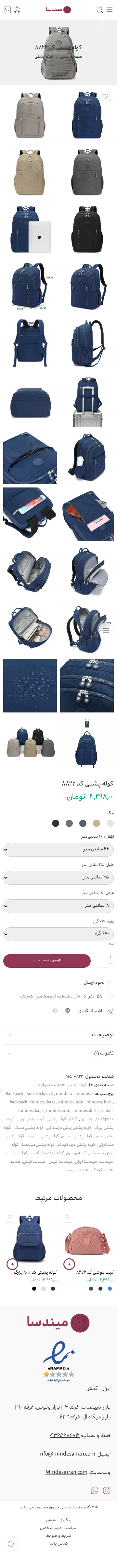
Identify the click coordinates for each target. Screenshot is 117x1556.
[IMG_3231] (87, 514)
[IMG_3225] (30, 514)
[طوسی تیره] (91, 1289)
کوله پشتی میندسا (38, 1145)
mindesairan (58, 1111)
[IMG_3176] (30, 172)
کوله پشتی (44, 57)
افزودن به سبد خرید (47, 960)
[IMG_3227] (30, 457)
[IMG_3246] (30, 628)
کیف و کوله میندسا (22, 1154)
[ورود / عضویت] (17, 10)
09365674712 (65, 1436)
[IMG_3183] (87, 172)
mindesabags (30, 1111)
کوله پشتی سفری (77, 1137)
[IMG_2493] (87, 400)
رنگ (110, 813)
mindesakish (85, 1111)
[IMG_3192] (87, 343)
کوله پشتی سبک (29, 1128)
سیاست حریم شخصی (58, 1528)
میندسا (106, 1162)
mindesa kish (99, 1103)
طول (98, 865)
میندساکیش (34, 1162)
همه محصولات (51, 1085)
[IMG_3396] (87, 743)
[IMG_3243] (87, 628)
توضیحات (103, 1035)
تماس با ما (58, 1544)
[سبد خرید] (7, 10)
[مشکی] (34, 1289)
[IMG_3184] (30, 229)
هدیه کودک (102, 1171)
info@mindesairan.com (66, 1455)
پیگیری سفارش (58, 1520)
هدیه (15, 1162)
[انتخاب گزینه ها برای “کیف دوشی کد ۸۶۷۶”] (69, 1264)
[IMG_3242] (30, 571)
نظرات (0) (104, 1053)
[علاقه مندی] (105, 96)
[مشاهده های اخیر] (10, 1543)
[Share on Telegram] (67, 1011)
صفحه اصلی (71, 57)
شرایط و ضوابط (58, 1536)
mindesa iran (71, 1103)
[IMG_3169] (30, 743)
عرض (98, 893)
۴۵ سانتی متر (38, 1228)
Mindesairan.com (66, 1473)
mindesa (64, 1094)
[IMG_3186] (87, 115)
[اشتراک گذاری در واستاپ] (55, 1011)
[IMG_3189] (87, 286)
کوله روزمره (76, 1154)
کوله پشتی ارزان (31, 1120)
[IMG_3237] (87, 571)
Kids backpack (39, 1094)
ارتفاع (98, 837)
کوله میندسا (53, 1154)
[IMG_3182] (30, 115)
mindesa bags (42, 1103)
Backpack (14, 1094)
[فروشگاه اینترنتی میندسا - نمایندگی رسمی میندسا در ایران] (58, 10)
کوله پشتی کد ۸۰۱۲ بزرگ (35, 1273)
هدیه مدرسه (77, 1171)
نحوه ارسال (95, 983)
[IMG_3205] (87, 685)
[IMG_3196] (30, 400)
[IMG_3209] (30, 685)
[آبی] (110, 1289)
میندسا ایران (86, 1162)
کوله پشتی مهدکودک (77, 1145)
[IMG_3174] (87, 229)
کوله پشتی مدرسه (43, 1137)
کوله (73, 1120)
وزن (103, 921)
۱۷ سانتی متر (95, 1228)
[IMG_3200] (87, 457)
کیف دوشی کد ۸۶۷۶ (95, 1273)
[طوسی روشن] (43, 1289)
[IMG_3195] (30, 343)
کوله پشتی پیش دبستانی (69, 1128)
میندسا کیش (60, 1162)
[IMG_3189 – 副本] (30, 286)
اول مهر (86, 1120)
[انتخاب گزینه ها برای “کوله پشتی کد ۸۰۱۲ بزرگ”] (12, 1264)
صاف (111, 944)
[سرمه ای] (100, 1289)
